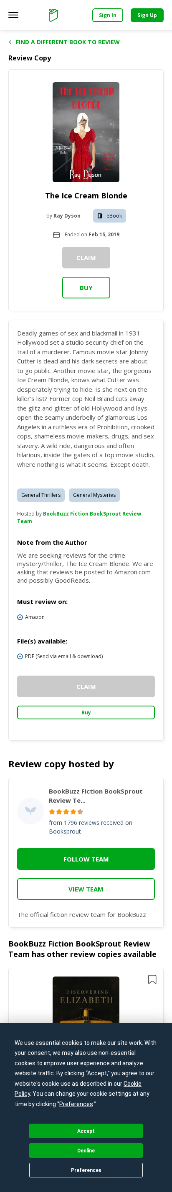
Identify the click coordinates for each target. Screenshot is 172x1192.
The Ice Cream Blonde (86, 195)
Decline (86, 1151)
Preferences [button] (76, 1104)
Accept (86, 1131)
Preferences (86, 1170)
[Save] (152, 979)
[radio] (52, 812)
